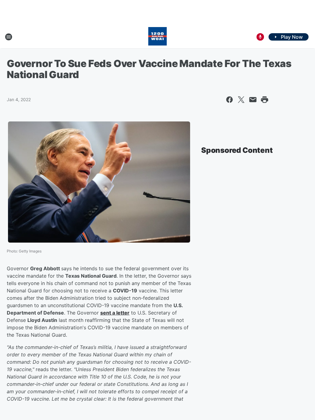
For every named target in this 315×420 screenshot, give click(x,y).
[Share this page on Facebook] (229, 99)
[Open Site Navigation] (8, 37)
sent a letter (115, 313)
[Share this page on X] (241, 99)
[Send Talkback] (260, 37)
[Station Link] (157, 37)
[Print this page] (264, 99)
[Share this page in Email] (253, 99)
